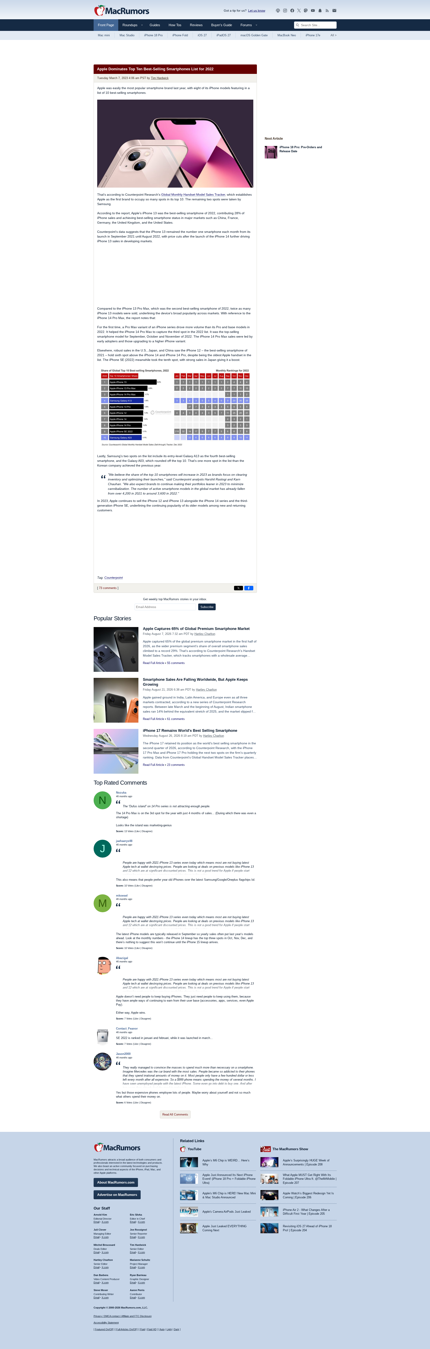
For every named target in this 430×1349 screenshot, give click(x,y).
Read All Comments (175, 1114)
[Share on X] (238, 588)
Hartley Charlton (204, 634)
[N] (103, 808)
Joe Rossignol (138, 1229)
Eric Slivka (136, 1214)
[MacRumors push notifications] (320, 10)
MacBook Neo (286, 35)
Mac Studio (127, 35)
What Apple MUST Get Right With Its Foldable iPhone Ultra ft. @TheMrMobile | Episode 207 (309, 1178)
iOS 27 (202, 35)
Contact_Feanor (127, 1028)
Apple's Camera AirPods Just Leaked (226, 1211)
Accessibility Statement (106, 1322)
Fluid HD (152, 1329)
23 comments (176, 765)
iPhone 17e (313, 35)
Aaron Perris (137, 1290)
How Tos (175, 25)
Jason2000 (123, 1054)
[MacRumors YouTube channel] (313, 10)
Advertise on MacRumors (117, 1195)
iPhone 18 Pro (153, 35)
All (334, 35)
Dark (176, 1329)
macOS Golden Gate (254, 35)
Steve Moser (101, 1290)
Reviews (196, 25)
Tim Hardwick (160, 78)
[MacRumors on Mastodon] (305, 10)
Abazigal (122, 958)
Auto (162, 1329)
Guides (155, 25)
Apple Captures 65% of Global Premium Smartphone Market (196, 629)
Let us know (256, 10)
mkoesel (122, 895)
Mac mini (104, 35)
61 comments (176, 719)
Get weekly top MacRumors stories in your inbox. (175, 599)
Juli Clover (100, 1229)
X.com (105, 1222)
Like (137, 831)
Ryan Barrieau (138, 1275)
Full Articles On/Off (126, 1329)
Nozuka (121, 792)
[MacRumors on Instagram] (285, 10)
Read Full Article (153, 663)
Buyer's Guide (221, 25)
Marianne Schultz (140, 1260)
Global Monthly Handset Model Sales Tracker (193, 194)
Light (169, 1329)
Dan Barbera (101, 1275)
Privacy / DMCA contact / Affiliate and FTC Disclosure (123, 1316)
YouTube (194, 1149)
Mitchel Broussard (104, 1245)
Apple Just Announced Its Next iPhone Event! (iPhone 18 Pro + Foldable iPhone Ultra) (229, 1178)
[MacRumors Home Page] (122, 10)
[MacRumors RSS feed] (327, 10)
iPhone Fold (180, 35)
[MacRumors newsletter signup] (334, 10)
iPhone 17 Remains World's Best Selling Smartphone (190, 730)
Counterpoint (113, 577)
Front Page (106, 25)
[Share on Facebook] (248, 588)
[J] (103, 856)
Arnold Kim (100, 1214)
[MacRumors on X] (299, 10)
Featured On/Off (104, 1329)
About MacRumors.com (115, 1182)
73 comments (108, 588)
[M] (103, 911)
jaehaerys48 (124, 841)
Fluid (142, 1329)
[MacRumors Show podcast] (278, 10)
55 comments (176, 663)
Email (96, 1222)
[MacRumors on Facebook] (292, 10)
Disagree (147, 831)
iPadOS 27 (224, 35)
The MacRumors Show (290, 1149)
